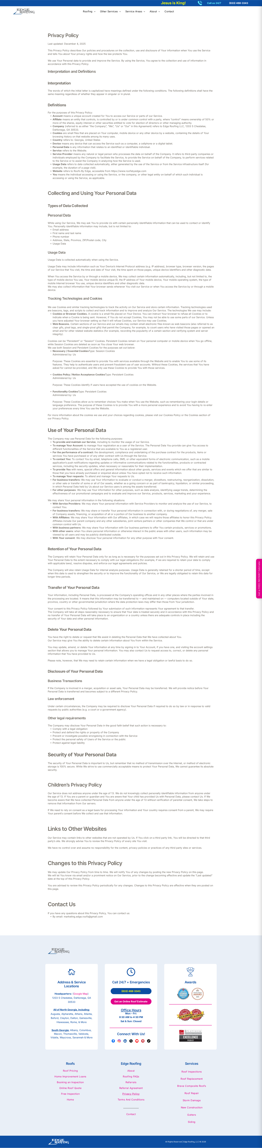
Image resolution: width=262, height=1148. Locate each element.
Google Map (81, 993)
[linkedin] (125, 1041)
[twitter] (131, 1041)
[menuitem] (89, 11)
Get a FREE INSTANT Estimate (259, 578)
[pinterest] (142, 1041)
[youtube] (137, 1041)
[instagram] (119, 1041)
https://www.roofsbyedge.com (128, 171)
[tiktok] (148, 1041)
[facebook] (113, 1041)
